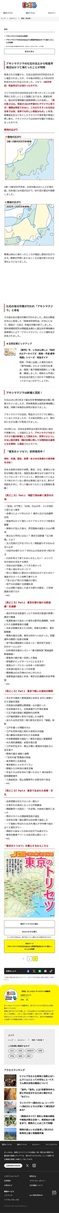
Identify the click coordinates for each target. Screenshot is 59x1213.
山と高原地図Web (36, 1195)
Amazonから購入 (29, 931)
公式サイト (25, 995)
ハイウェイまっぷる (11, 1199)
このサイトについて (11, 1176)
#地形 (20, 1051)
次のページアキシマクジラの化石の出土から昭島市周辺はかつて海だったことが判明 (29, 946)
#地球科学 (30, 1051)
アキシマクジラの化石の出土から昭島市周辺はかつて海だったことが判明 (30, 41)
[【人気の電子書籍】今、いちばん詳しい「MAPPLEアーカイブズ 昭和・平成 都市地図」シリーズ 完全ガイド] (11, 354)
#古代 (12, 1051)
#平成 (12, 1056)
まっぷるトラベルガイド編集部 (38, 991)
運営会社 (33, 1176)
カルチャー (52, 13)
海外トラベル (30, 13)
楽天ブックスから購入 (29, 924)
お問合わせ (8, 1185)
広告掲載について (36, 1185)
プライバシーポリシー (38, 1180)
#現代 (29, 1056)
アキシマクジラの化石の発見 (17, 36)
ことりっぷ (8, 1195)
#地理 (40, 1051)
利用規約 (7, 1180)
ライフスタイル (51, 1144)
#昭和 (20, 1056)
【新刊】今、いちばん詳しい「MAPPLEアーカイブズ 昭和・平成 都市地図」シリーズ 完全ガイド (37, 353)
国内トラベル (7, 13)
